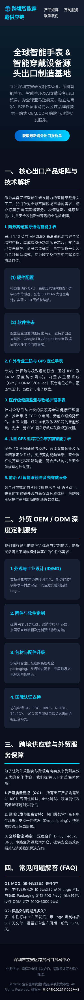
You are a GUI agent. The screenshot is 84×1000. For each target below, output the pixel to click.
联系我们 (51, 16)
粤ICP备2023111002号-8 (60, 989)
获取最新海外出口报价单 (42, 135)
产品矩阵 (51, 10)
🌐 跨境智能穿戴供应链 (20, 13)
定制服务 (71, 10)
